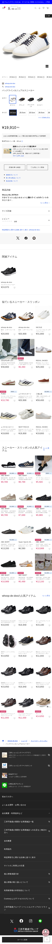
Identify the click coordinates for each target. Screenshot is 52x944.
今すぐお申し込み (18, 156)
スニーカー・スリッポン (39, 741)
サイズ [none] (4, 112)
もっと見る (44, 203)
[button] (26, 43)
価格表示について (12, 175)
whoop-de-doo (10, 83)
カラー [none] (4, 98)
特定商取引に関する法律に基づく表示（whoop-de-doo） (21, 230)
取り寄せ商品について (13, 178)
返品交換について (12, 181)
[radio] (12, 101)
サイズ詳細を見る (44, 117)
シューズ (24, 741)
